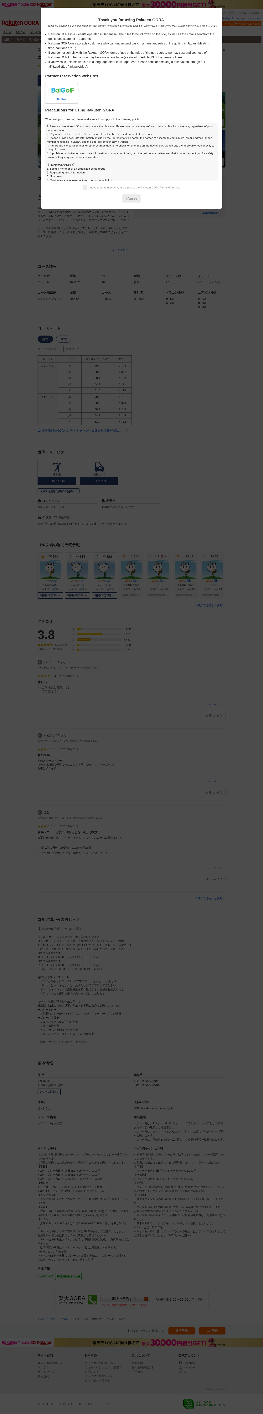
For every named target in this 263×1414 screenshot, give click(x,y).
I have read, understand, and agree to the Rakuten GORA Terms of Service (134, 187)
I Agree (131, 198)
